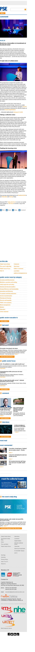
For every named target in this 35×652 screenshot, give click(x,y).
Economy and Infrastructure (7, 280)
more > (16, 354)
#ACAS (25, 106)
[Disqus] (13, 236)
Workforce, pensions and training (8, 282)
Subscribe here (11, 202)
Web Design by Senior (6, 628)
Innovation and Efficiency (6, 291)
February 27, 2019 (18, 112)
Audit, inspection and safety (7, 284)
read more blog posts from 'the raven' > (11, 528)
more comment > (5, 418)
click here (10, 203)
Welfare (2, 307)
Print (3, 210)
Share (15, 210)
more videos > (4, 321)
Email (9, 210)
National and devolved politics (7, 286)
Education (4, 196)
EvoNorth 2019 (22, 195)
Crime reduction (4, 311)
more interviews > (5, 436)
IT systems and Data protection (8, 293)
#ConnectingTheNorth (10, 109)
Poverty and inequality (5, 300)
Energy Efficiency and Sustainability (9, 289)
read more (2, 368)
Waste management (5, 305)
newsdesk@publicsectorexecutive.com (14, 592)
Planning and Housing (5, 298)
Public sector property (5, 302)
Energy (11, 196)
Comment (23, 210)
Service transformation (6, 295)
